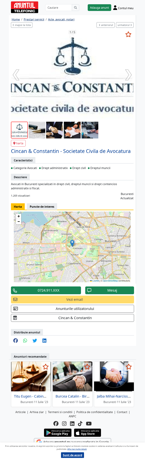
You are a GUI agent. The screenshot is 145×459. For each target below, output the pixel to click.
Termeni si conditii (60, 412)
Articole (20, 412)
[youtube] (89, 423)
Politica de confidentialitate (94, 412)
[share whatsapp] (25, 341)
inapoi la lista (22, 25)
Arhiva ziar (37, 412)
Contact (122, 412)
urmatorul (124, 25)
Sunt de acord (72, 455)
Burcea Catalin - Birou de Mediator (84, 396)
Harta (18, 207)
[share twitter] (34, 341)
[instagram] (64, 423)
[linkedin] (72, 423)
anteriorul (106, 25)
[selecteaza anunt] (128, 34)
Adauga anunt (99, 8)
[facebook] (56, 423)
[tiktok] (80, 423)
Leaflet (95, 280)
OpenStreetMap (110, 280)
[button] (72, 243)
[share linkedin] (44, 341)
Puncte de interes (42, 207)
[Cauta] (75, 7)
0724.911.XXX (48, 290)
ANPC (72, 416)
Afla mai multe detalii (77, 449)
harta (19, 143)
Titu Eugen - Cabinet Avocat (36, 396)
